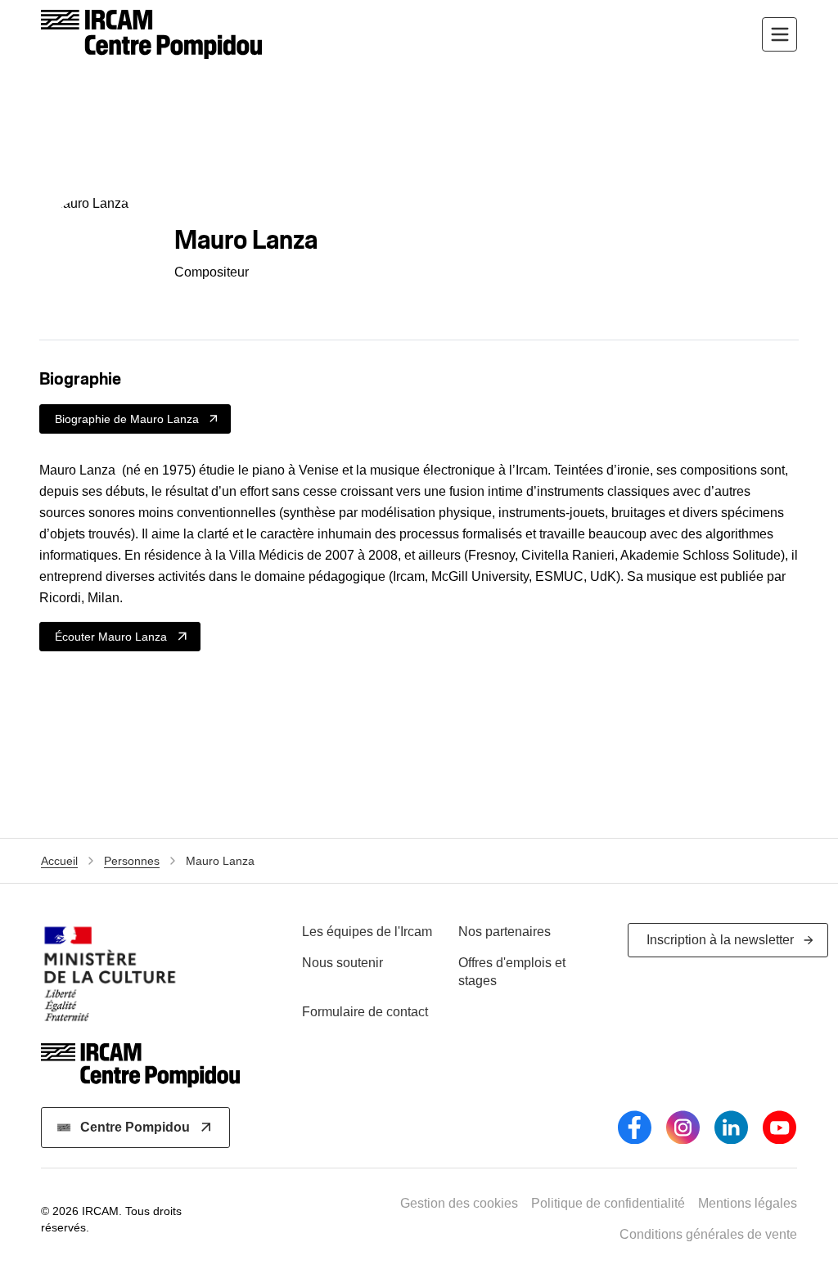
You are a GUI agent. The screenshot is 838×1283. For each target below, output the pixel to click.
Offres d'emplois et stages (511, 972)
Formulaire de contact (365, 1012)
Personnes (132, 860)
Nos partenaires (504, 932)
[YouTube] (779, 1127)
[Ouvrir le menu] (779, 34)
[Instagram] (683, 1127)
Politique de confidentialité (608, 1203)
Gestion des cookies (459, 1203)
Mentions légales (747, 1203)
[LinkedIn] (731, 1127)
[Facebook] (634, 1127)
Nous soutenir (342, 963)
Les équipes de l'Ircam (367, 932)
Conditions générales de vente (708, 1234)
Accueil (59, 860)
